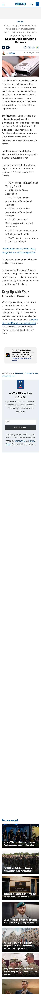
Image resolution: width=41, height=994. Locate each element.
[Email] (33, 47)
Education (20, 22)
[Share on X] (29, 47)
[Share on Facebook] (25, 47)
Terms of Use (20, 441)
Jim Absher (12, 53)
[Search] (31, 4)
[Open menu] (3, 4)
